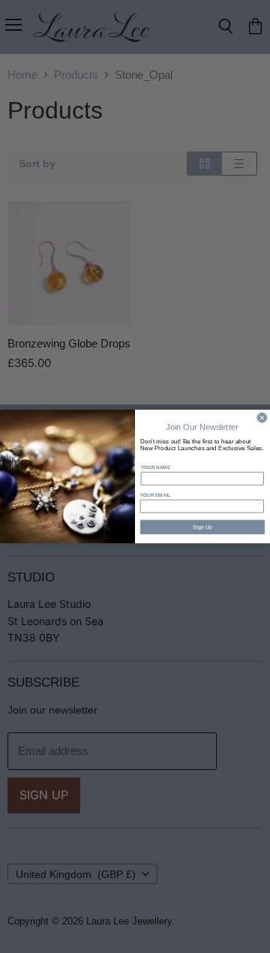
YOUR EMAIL (155, 495)
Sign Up (203, 527)
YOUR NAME (155, 467)
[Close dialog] (261, 418)
